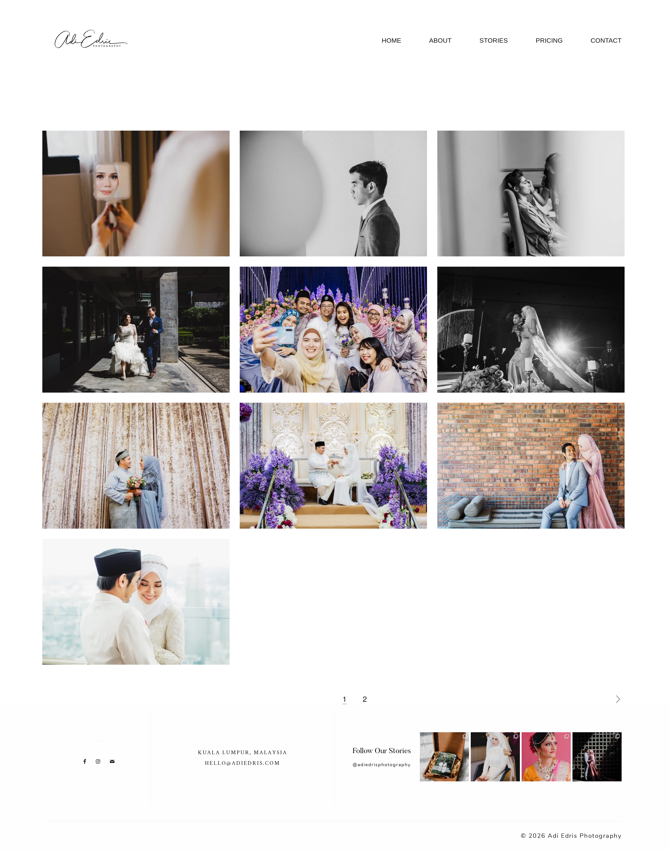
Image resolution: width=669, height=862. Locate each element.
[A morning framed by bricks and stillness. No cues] (597, 756)
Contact (606, 40)
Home (391, 40)
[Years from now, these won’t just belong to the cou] (444, 756)
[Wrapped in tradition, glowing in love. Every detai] (546, 756)
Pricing (549, 40)
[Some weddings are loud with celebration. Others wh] (495, 756)
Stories (493, 40)
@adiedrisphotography (382, 765)
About (440, 40)
